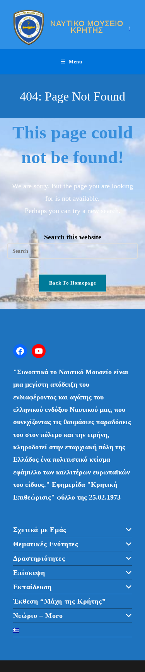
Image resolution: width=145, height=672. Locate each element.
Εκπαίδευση (32, 587)
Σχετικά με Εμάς (40, 530)
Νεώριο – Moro (38, 615)
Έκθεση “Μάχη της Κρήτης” (59, 601)
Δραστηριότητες (39, 558)
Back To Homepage (72, 283)
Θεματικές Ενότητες (45, 544)
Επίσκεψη (29, 572)
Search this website (72, 237)
